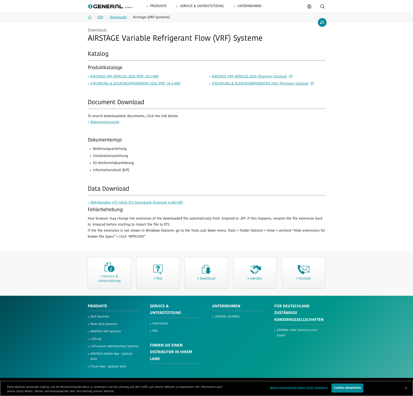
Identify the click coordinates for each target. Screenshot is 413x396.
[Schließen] (406, 388)
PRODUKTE (97, 306)
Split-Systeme (99, 316)
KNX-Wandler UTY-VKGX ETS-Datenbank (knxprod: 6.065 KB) (136, 202)
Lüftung (95, 339)
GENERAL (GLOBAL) (227, 316)
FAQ (155, 331)
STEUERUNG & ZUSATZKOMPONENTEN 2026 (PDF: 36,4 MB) (135, 83)
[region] (206, 388)
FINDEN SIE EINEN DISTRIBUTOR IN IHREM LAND (171, 352)
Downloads (160, 323)
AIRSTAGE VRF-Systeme (105, 331)
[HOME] (91, 17)
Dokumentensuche (104, 122)
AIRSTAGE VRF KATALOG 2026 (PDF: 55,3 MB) (124, 76)
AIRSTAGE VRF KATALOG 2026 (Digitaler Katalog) (249, 76)
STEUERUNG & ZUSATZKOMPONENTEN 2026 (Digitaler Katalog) (260, 83)
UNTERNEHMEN (226, 306)
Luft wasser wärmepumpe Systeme (114, 346)
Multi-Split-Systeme (103, 324)
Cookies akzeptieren (347, 388)
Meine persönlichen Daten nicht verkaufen (299, 388)
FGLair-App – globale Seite (108, 366)
